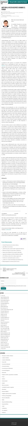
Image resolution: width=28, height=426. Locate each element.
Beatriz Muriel (3, 306)
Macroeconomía (5, 385)
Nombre (2, 280)
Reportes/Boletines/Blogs (10, 13)
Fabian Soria (3, 314)
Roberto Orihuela (4, 343)
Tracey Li (2, 348)
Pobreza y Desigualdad (6, 395)
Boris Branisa (3, 308)
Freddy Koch (3, 315)
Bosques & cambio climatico (7, 355)
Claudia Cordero (4, 312)
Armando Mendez (4, 303)
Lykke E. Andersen (4, 329)
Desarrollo (4, 362)
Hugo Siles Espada (4, 322)
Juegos (3, 383)
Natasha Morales (4, 339)
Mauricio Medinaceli (5, 334)
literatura (3, 65)
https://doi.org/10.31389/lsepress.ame (10, 188)
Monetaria (4, 389)
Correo (2, 283)
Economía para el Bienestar (7, 12)
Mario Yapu (3, 331)
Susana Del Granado (5, 347)
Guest (2, 320)
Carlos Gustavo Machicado (6, 309)
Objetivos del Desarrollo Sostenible (9, 393)
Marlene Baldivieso (4, 333)
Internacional (4, 380)
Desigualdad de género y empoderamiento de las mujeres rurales (18, 273)
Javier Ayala (3, 325)
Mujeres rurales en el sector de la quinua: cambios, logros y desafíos (9, 269)
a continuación (8, 229)
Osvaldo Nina (3, 340)
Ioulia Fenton (3, 323)
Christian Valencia (4, 311)
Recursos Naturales (6, 397)
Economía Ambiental (6, 364)
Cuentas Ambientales (6, 359)
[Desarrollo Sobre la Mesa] (14, 2)
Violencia (4, 412)
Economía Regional (6, 370)
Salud (3, 406)
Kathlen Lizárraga (4, 326)
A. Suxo (2, 295)
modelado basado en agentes (8, 387)
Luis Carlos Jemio (4, 328)
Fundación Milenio (4, 317)
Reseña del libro (5, 404)
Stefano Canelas (4, 345)
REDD (3, 399)
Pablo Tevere (3, 342)
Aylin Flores (3, 304)
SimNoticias (4, 408)
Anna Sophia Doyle (4, 300)
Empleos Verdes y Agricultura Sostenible (10, 374)
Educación (4, 372)
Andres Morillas (4, 298)
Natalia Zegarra (4, 337)
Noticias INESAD (5, 391)
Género (3, 378)
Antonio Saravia (4, 301)
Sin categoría (4, 410)
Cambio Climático (5, 357)
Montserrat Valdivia (4, 336)
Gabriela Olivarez (4, 319)
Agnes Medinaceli (4, 297)
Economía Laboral (5, 366)
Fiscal (3, 376)
